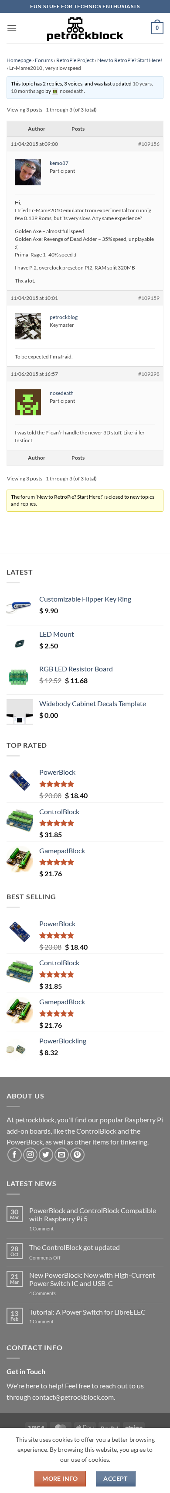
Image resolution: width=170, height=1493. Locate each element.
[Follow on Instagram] (30, 1155)
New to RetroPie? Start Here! (129, 60)
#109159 (149, 298)
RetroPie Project (75, 60)
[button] (12, 28)
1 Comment (55, 1228)
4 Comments (55, 1293)
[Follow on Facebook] (14, 1155)
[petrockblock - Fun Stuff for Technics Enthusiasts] (85, 28)
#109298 (149, 374)
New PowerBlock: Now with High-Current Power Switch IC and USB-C (92, 1279)
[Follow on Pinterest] (77, 1155)
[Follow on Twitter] (46, 1155)
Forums (44, 60)
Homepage (19, 60)
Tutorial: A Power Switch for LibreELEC (87, 1312)
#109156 (149, 144)
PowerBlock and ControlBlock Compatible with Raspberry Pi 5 (92, 1214)
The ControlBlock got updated (74, 1247)
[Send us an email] (61, 1155)
